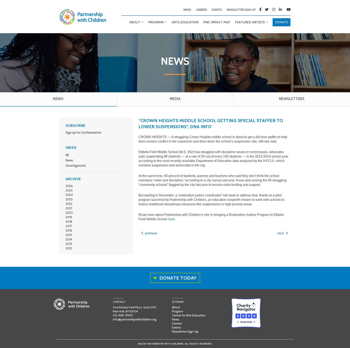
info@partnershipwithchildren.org (134, 319)
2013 (69, 244)
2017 (69, 226)
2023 (69, 199)
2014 (69, 239)
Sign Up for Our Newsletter (83, 132)
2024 (69, 195)
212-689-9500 (123, 315)
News (69, 160)
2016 (69, 230)
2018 (69, 221)
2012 (69, 248)
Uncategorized (75, 165)
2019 (69, 217)
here (171, 219)
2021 (69, 208)
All (67, 155)
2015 (69, 235)
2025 (69, 190)
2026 (69, 186)
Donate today (178, 278)
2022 (69, 204)
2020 (69, 213)
